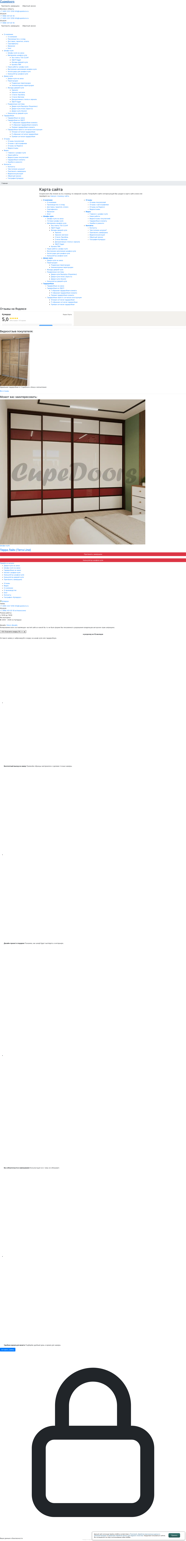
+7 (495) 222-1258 (7, 11)
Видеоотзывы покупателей (18, 157)
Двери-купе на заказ (16, 78)
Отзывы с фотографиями (17, 143)
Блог (9, 48)
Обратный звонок (29, 6)
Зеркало (15, 90)
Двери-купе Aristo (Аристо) (22, 109)
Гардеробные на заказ (16, 118)
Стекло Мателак (18, 97)
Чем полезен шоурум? (16, 169)
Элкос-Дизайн (11, 625)
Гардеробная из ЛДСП (16, 120)
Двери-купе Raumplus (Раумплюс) (25, 106)
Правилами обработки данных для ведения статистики (125, 1535)
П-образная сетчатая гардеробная (25, 134)
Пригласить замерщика (10, 6)
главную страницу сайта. (59, 196)
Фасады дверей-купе (20, 62)
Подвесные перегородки (21, 83)
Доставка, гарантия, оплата (18, 41)
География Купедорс (16, 178)
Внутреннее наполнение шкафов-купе (22, 69)
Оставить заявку (7, 1350)
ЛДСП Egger (16, 60)
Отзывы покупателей (16, 141)
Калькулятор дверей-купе (18, 113)
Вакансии (11, 46)
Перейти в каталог (7, 563)
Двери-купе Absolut (19, 111)
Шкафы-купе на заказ (16, 53)
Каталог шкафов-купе (12, 572)
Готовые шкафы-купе (55, 221)
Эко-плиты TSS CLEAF (20, 58)
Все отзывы (4, 391)
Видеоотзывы (13, 148)
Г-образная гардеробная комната (24, 122)
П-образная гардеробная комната (25, 125)
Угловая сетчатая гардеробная (23, 132)
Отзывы (7, 139)
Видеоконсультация (15, 174)
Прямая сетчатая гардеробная (23, 136)
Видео (6, 150)
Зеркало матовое (18, 92)
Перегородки (13, 81)
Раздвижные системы (16, 104)
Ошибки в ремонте (15, 162)
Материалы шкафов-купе (17, 55)
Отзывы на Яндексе (15, 146)
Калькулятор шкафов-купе (18, 74)
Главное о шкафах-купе (17, 153)
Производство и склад (16, 39)
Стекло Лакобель (18, 95)
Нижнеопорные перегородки (23, 85)
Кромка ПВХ (16, 64)
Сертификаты (13, 44)
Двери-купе (8, 76)
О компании (8, 34)
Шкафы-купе (8, 51)
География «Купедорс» (12, 597)
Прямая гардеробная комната (23, 127)
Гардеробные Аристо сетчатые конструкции (25, 129)
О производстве (10, 590)
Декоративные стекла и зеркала (24, 99)
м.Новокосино (20, 610)
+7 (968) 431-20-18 (7, 16)
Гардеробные (9, 116)
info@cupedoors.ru (22, 11)
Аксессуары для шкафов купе (19, 71)
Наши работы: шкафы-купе (18, 67)
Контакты (7, 164)
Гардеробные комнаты (16, 160)
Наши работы (13, 155)
